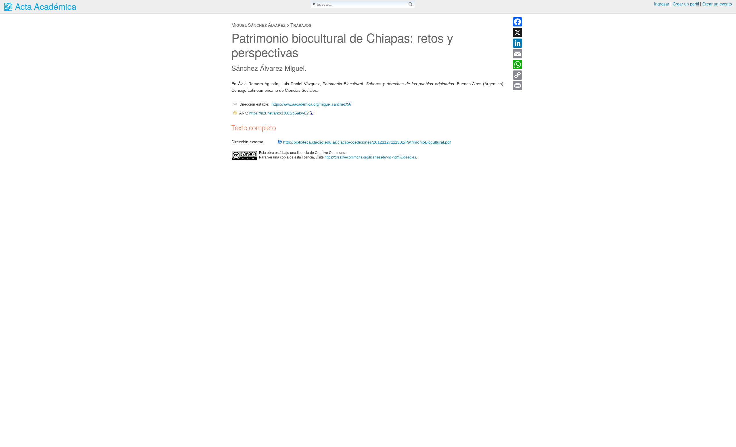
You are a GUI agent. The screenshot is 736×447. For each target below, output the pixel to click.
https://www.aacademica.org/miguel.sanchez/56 (311, 104)
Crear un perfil (686, 4)
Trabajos (300, 25)
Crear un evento (717, 4)
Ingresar (661, 4)
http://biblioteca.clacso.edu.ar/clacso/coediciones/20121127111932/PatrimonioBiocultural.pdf (366, 142)
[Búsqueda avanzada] (314, 4)
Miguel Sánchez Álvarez (258, 25)
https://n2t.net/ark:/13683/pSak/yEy (279, 113)
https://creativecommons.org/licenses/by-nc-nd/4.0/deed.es (370, 157)
